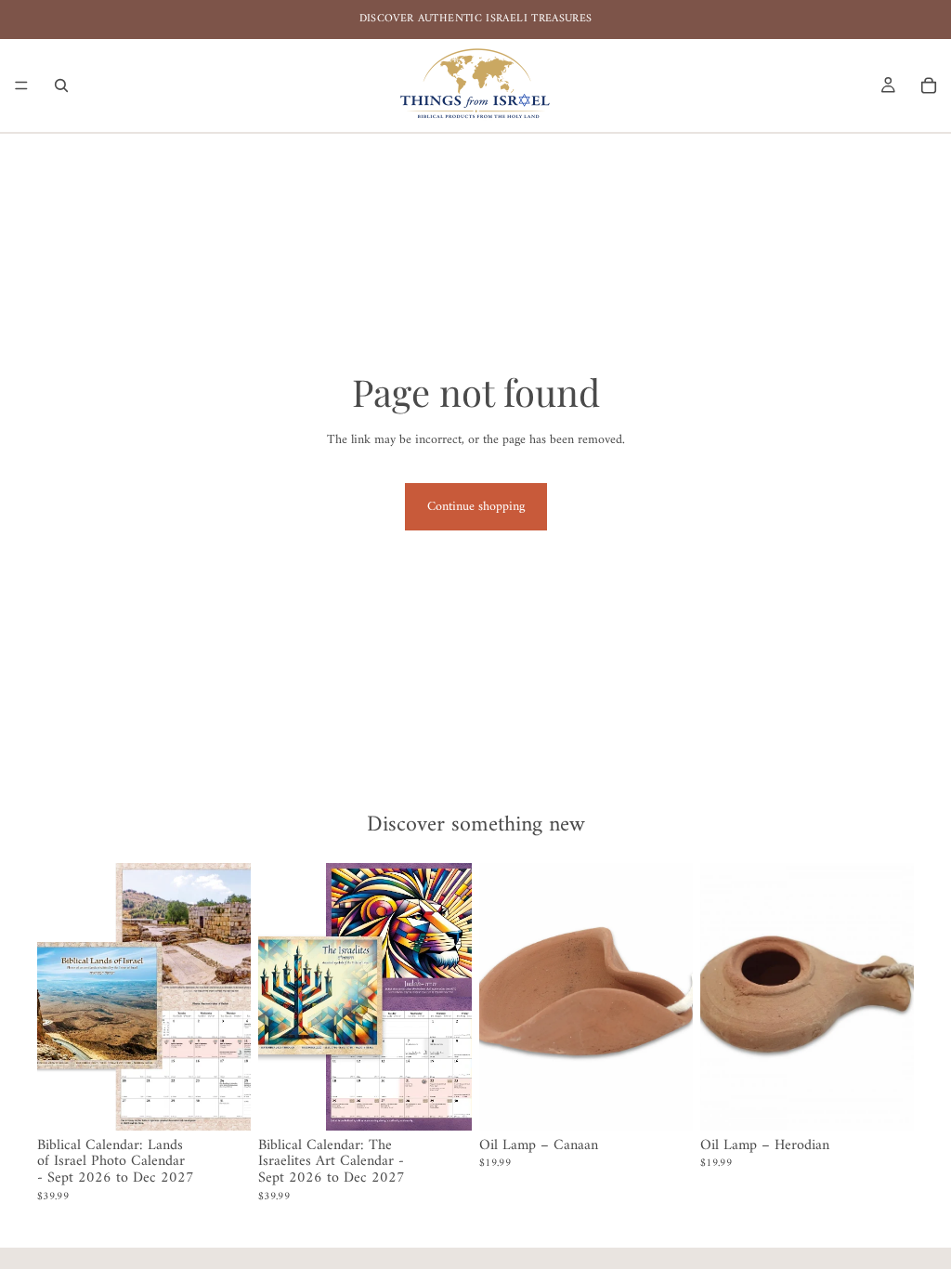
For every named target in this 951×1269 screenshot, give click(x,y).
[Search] (61, 85)
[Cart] (928, 85)
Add (238, 1101)
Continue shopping (476, 506)
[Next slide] (230, 996)
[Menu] (21, 85)
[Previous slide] (57, 996)
